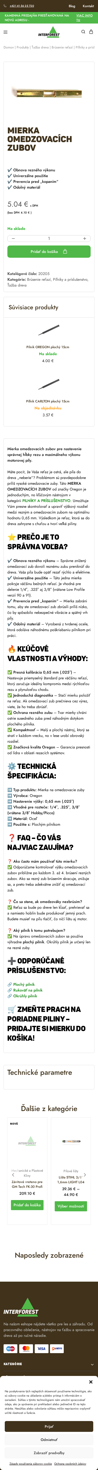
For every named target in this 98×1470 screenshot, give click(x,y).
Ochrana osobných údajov (70, 1464)
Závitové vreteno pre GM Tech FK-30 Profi (27, 1184)
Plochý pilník (24, 984)
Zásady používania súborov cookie (31, 1464)
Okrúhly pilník (25, 996)
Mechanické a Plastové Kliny (27, 1173)
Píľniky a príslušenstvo (70, 279)
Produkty (23, 47)
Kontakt (88, 6)
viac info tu (84, 17)
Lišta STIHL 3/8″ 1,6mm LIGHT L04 (70, 1179)
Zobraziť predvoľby (49, 1453)
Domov (9, 47)
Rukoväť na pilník (28, 990)
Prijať (49, 1426)
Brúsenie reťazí (62, 47)
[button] (90, 1382)
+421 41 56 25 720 (22, 6)
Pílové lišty (71, 1171)
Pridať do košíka (45, 251)
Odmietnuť (49, 1439)
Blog (72, 6)
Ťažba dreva (40, 47)
